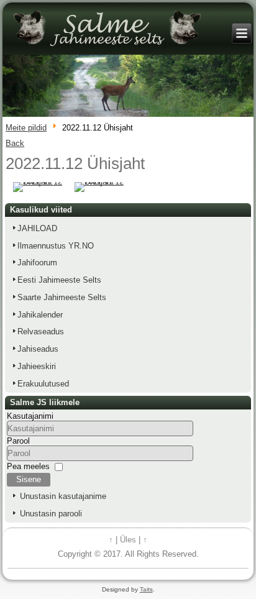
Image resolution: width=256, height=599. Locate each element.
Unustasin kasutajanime (63, 496)
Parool (18, 441)
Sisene (28, 479)
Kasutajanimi (30, 416)
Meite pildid (26, 127)
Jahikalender (40, 314)
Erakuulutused (43, 383)
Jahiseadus (37, 349)
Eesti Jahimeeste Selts (59, 280)
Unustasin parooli (51, 513)
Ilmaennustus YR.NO (55, 245)
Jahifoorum (37, 262)
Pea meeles (28, 466)
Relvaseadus (40, 331)
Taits (146, 589)
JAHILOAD (37, 228)
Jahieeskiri (36, 366)
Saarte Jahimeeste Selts (61, 297)
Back (15, 143)
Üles (128, 539)
